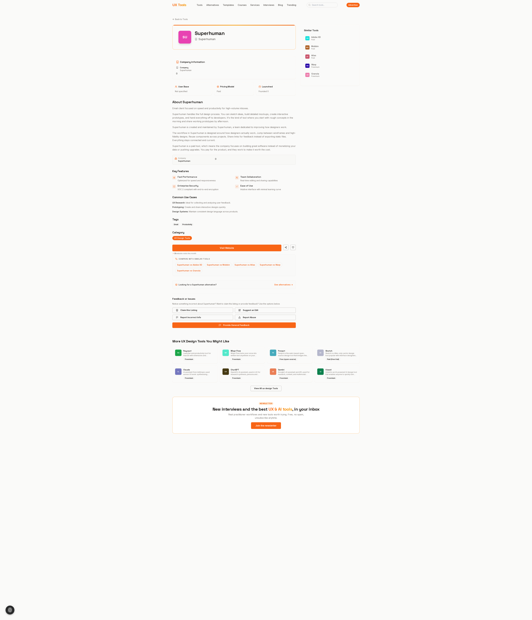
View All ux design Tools (266, 388)
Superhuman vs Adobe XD (189, 265)
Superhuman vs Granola (188, 270)
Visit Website (227, 248)
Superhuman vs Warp (270, 265)
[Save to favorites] (293, 247)
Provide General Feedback (236, 325)
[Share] (286, 247)
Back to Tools (181, 19)
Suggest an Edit (250, 310)
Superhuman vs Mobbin (218, 265)
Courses (242, 5)
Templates (228, 5)
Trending (291, 5)
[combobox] (322, 5)
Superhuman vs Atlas (245, 265)
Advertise (353, 5)
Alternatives (212, 5)
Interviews (268, 5)
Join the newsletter (266, 425)
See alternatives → (283, 284)
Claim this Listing (188, 310)
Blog (280, 5)
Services (254, 5)
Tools (199, 5)
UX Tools (179, 5)
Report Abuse (249, 317)
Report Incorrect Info (190, 317)
